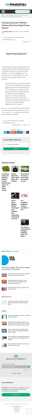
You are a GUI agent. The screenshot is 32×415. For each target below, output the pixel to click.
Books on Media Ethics (16, 406)
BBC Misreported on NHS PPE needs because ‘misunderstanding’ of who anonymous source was (17, 282)
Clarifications (16, 409)
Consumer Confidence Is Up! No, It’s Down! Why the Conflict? (19, 316)
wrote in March (8, 108)
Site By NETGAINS (24, 404)
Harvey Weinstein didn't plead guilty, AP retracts (15, 177)
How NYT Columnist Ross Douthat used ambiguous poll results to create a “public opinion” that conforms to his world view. (19, 323)
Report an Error (16, 125)
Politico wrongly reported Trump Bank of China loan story (18, 288)
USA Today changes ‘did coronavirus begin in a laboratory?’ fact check (16, 268)
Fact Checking (9, 15)
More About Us (16, 395)
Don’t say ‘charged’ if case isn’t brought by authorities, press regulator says (19, 274)
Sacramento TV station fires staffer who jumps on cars (25, 177)
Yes (25, 370)
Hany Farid (21, 37)
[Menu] (3, 11)
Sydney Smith (8, 31)
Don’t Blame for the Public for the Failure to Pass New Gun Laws (18, 344)
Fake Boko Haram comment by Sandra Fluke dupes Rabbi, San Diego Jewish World (18, 302)
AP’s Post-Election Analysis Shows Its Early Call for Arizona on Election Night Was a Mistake (19, 338)
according (11, 73)
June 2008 (12, 112)
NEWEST (4, 311)
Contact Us (16, 411)
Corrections (17, 407)
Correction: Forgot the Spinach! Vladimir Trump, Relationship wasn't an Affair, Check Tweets (6, 182)
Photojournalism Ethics (8, 39)
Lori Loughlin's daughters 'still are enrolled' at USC (25, 205)
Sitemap (17, 410)
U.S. (15, 39)
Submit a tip (26, 41)
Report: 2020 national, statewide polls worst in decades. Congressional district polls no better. (18, 331)
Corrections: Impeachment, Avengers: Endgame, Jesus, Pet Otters (25, 231)
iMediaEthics (16, 4)
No (28, 370)
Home (3, 15)
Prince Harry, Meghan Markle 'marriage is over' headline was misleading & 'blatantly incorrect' (15, 210)
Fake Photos (15, 37)
